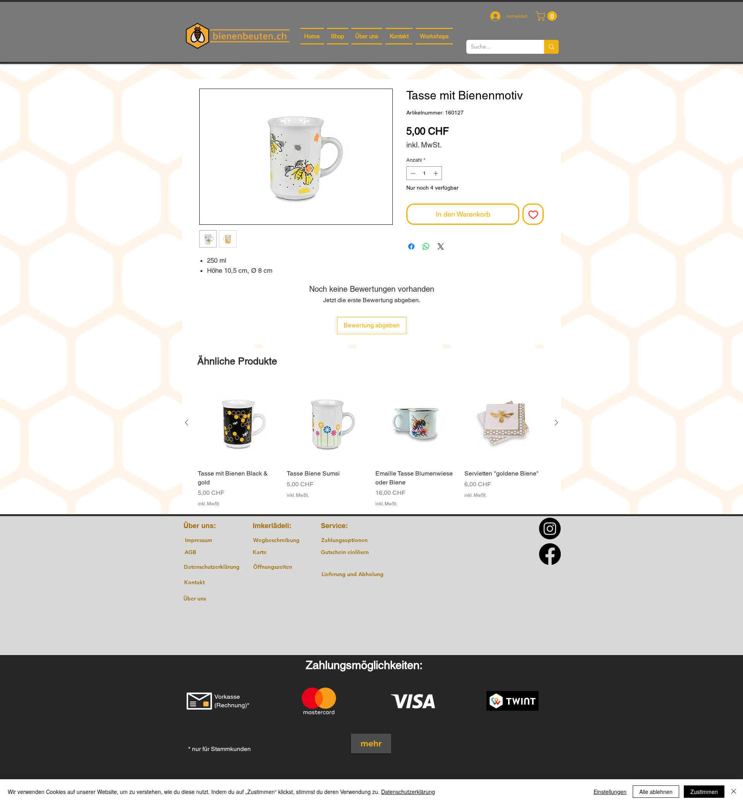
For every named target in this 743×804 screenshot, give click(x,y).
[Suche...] (551, 47)
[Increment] (436, 173)
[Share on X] (440, 246)
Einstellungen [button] (610, 791)
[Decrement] (412, 173)
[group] (371, 445)
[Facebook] (550, 554)
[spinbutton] (424, 173)
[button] (547, 16)
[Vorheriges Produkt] (186, 422)
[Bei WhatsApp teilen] (426, 246)
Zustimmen (704, 791)
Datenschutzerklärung (408, 791)
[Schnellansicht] (238, 423)
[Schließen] (733, 791)
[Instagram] (550, 528)
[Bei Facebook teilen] (411, 246)
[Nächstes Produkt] (556, 422)
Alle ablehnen (656, 791)
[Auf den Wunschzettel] (533, 214)
